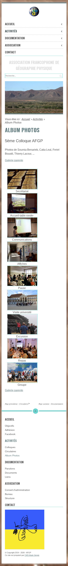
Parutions (10, 468)
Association (12, 45)
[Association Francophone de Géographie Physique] (34, 11)
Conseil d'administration (17, 490)
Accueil (10, 24)
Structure (10, 498)
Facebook (10, 434)
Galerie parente (14, 160)
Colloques (10, 447)
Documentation (15, 38)
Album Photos (12, 455)
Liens (8, 477)
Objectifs (9, 425)
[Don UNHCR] (24, 529)
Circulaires (23, 403)
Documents (11, 472)
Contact (10, 52)
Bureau (9, 494)
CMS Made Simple (32, 555)
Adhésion (10, 430)
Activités (11, 31)
